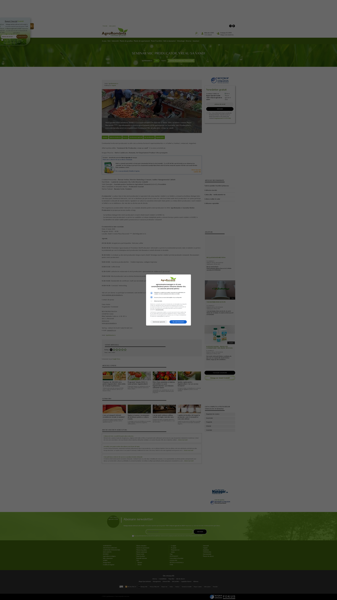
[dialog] (168, 300)
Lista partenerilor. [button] (160, 309)
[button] (168, 301)
